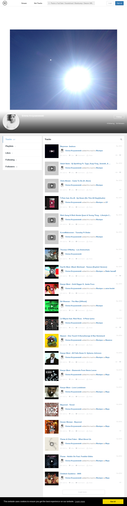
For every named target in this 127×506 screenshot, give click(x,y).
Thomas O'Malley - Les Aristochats (75, 250)
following (110, 123)
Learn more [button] (80, 501)
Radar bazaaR (110, 271)
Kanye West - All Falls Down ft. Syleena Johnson (80, 353)
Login (110, 3)
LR (106, 202)
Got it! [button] (113, 502)
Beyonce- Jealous (68, 146)
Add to (64, 155)
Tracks (10, 139)
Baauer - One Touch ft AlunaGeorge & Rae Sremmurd (82, 336)
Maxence (108, 340)
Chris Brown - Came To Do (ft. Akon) (75, 181)
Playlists (10, 146)
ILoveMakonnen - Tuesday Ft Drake (75, 232)
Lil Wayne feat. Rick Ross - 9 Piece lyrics (77, 319)
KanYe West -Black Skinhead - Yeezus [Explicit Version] (83, 267)
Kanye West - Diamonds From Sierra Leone (78, 370)
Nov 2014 (119, 146)
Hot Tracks (38, 3)
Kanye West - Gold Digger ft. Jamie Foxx (77, 284)
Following (11, 160)
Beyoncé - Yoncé (67, 405)
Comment (81, 155)
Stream (24, 3)
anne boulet (109, 288)
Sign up (119, 3)
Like (72, 155)
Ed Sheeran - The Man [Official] (73, 301)
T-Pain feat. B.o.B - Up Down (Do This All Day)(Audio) (82, 198)
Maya (107, 357)
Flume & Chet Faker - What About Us (75, 439)
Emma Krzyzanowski (73, 151)
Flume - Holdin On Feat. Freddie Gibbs (76, 456)
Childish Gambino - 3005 (70, 474)
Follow (119, 117)
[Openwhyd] (5, 3)
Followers (11, 167)
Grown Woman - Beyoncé (71, 422)
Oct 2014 (119, 318)
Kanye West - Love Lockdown (73, 388)
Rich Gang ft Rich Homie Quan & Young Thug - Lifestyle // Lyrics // (88, 215)
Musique (99, 151)
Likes (9, 153)
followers (120, 123)
